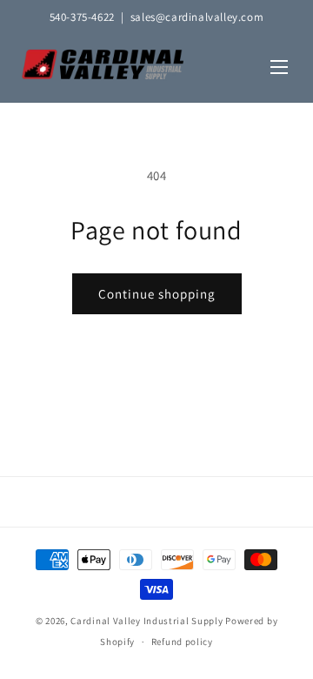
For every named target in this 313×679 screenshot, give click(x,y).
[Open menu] (279, 68)
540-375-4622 (82, 17)
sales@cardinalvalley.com (196, 17)
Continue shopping (157, 294)
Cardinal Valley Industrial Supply (146, 621)
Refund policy (182, 641)
